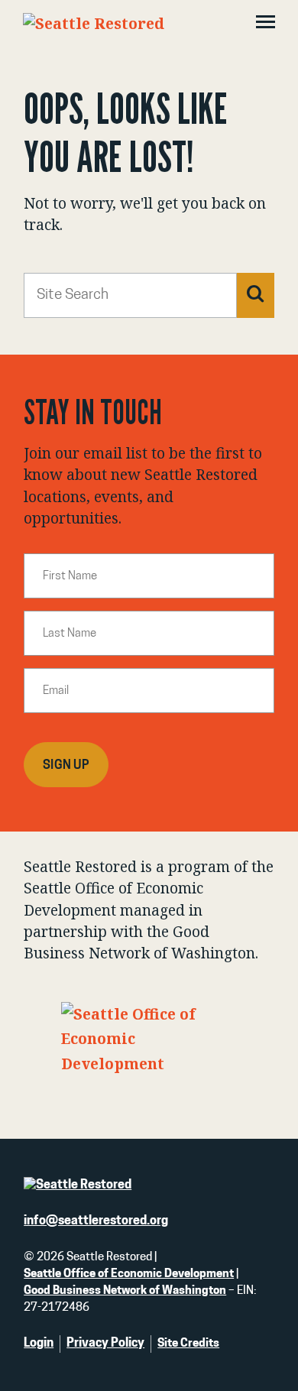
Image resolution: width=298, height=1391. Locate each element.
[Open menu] (265, 23)
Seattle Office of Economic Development (129, 1274)
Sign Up (66, 766)
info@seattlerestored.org (96, 1221)
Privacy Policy (105, 1344)
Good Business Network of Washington (125, 1291)
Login (38, 1344)
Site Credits (188, 1344)
